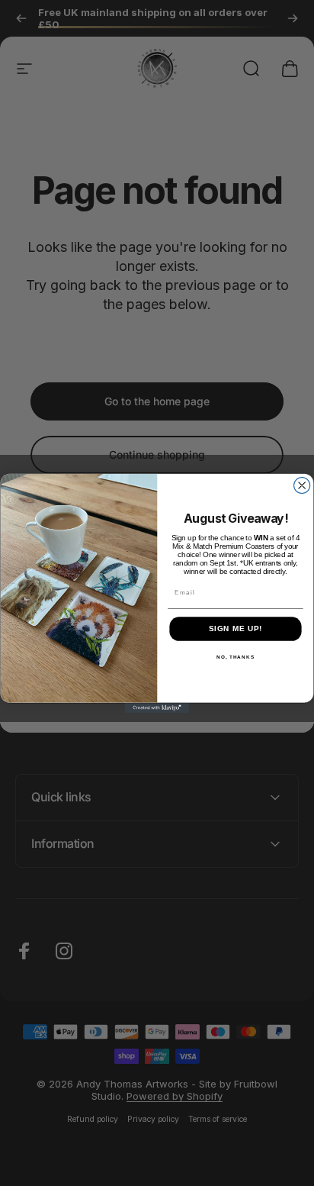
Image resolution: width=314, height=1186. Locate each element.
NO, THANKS (235, 656)
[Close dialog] (302, 485)
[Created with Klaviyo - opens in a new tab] (157, 708)
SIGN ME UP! (236, 629)
